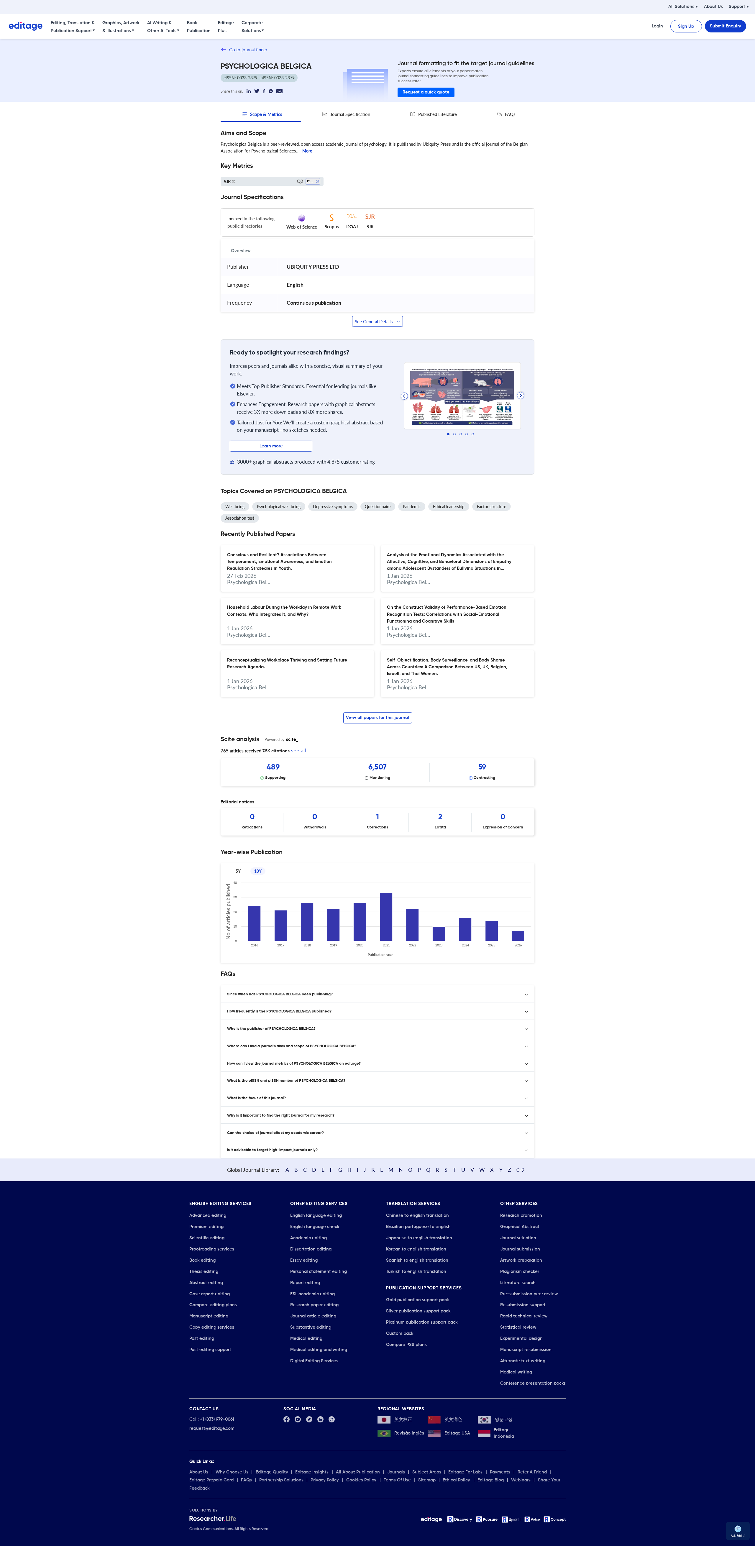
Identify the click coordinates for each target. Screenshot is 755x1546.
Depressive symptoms (333, 506)
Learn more (271, 446)
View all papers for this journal (377, 717)
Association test (239, 518)
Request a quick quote (426, 92)
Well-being (234, 506)
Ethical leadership (449, 506)
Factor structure (491, 506)
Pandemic (412, 506)
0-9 (520, 1169)
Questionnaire (377, 506)
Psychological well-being (279, 506)
